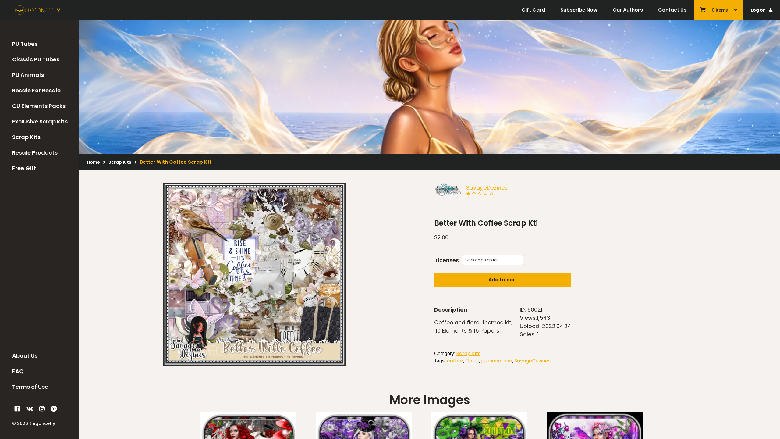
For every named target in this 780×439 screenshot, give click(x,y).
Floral (472, 360)
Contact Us (672, 9)
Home (93, 162)
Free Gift (24, 168)
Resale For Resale (36, 90)
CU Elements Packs (39, 106)
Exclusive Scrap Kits (40, 121)
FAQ (18, 371)
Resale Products (35, 152)
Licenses (447, 260)
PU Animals (28, 75)
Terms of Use (30, 387)
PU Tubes (24, 44)
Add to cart (502, 279)
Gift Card (533, 9)
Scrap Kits (26, 137)
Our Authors (628, 9)
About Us (24, 355)
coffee (455, 360)
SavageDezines (487, 187)
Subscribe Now (578, 9)
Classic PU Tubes (35, 59)
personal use (496, 360)
